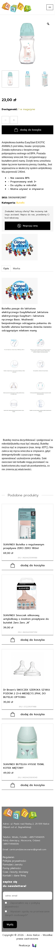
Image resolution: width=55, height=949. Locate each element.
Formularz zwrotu (12, 864)
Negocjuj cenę (30, 225)
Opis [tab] (6, 268)
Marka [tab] (16, 268)
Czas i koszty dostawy (15, 872)
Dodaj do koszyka (30, 130)
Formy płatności (12, 868)
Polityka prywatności (14, 861)
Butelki (20, 203)
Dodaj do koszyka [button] (32, 565)
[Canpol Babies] (20, 247)
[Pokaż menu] (49, 7)
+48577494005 (36, 837)
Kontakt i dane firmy (14, 875)
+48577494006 (11, 843)
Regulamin (8, 857)
